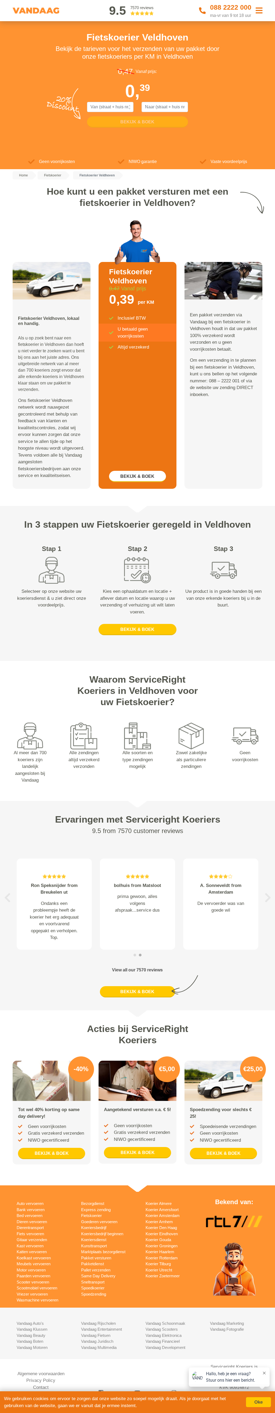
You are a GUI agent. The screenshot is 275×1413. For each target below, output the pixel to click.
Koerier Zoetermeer (163, 1276)
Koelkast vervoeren (34, 1258)
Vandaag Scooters (162, 1329)
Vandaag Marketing (227, 1323)
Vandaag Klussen (32, 1329)
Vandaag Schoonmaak (165, 1323)
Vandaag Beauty (31, 1335)
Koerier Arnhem (159, 1221)
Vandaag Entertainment (101, 1329)
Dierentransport (30, 1227)
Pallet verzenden (95, 1270)
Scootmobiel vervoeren (37, 1288)
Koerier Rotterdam (162, 1258)
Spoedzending (93, 1294)
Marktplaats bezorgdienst (103, 1251)
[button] (7, 897)
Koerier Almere (159, 1203)
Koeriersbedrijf (93, 1227)
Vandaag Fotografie (227, 1329)
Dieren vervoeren (32, 1221)
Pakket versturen (96, 1258)
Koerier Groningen (162, 1246)
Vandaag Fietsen (95, 1335)
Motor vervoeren (31, 1270)
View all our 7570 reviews (137, 970)
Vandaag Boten (30, 1341)
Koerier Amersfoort (162, 1209)
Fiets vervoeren (30, 1233)
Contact (41, 1387)
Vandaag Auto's (30, 1323)
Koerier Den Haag (161, 1227)
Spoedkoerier (92, 1288)
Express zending (96, 1209)
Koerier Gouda (158, 1239)
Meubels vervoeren (33, 1264)
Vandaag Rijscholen (98, 1323)
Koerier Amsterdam (163, 1215)
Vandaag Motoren (32, 1347)
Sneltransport (92, 1282)
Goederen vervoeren (99, 1221)
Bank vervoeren (31, 1209)
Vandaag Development (165, 1347)
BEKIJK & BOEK (137, 476)
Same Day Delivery (98, 1276)
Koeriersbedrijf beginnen (102, 1233)
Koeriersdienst (93, 1239)
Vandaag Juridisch (97, 1341)
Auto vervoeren (30, 1203)
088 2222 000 (230, 7)
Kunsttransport (94, 1246)
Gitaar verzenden (32, 1239)
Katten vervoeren (32, 1251)
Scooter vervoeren (33, 1282)
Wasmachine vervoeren (37, 1300)
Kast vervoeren (30, 1246)
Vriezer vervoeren (32, 1294)
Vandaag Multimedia (99, 1347)
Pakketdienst (92, 1264)
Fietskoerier (91, 1215)
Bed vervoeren (29, 1215)
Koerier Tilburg (158, 1264)
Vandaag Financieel (163, 1341)
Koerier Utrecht (159, 1270)
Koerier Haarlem (160, 1251)
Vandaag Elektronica (164, 1335)
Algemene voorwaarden (40, 1373)
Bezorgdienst (92, 1203)
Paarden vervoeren (33, 1276)
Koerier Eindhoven (162, 1233)
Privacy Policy (40, 1380)
